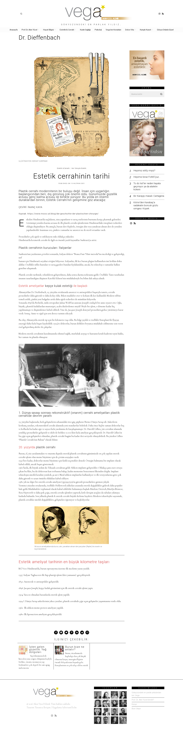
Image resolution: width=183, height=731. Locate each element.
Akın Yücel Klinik (41, 703)
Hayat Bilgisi (48, 30)
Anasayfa (14, 30)
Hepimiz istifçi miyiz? (144, 170)
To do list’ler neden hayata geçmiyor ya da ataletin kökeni (147, 186)
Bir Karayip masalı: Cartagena (148, 195)
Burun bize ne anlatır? (74, 648)
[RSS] (162, 13)
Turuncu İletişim (43, 707)
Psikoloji (98, 30)
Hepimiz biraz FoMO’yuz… (146, 176)
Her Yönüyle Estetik (78, 168)
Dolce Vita (129, 30)
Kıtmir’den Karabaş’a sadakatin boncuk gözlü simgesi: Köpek (145, 205)
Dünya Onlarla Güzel (165, 30)
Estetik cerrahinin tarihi (71, 176)
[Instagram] (159, 13)
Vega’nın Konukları (113, 30)
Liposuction (67, 481)
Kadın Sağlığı (85, 30)
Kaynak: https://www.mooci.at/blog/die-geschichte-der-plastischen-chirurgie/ (59, 213)
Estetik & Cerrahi (67, 30)
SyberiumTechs (69, 707)
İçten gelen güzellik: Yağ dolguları (38, 649)
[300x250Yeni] (146, 64)
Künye (134, 704)
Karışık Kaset (145, 30)
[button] (161, 94)
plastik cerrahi (46, 447)
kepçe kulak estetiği (59, 286)
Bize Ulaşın (136, 708)
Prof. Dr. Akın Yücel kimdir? (143, 700)
